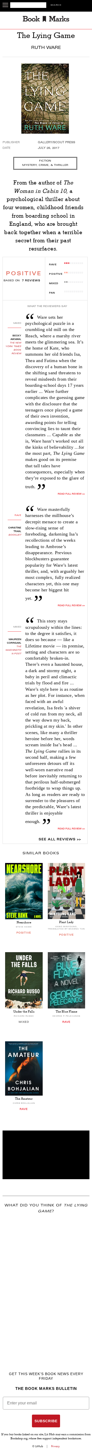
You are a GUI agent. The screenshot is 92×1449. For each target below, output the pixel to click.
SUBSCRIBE (45, 1421)
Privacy (55, 1446)
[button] (46, 1155)
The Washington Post (13, 650)
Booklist (14, 535)
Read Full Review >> (71, 494)
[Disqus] (46, 1285)
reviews (31, 281)
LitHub (39, 1446)
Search (56, 5)
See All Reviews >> (60, 839)
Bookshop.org (19, 1438)
